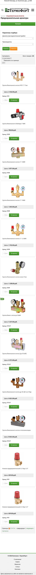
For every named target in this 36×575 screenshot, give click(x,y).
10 (6, 531)
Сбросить (13, 48)
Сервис (17, 562)
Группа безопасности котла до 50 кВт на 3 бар (16, 392)
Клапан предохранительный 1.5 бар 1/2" (15, 468)
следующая (29, 528)
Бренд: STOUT (6, 326)
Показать (6, 48)
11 (7, 531)
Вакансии (17, 564)
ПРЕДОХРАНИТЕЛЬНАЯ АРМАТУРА (15, 16)
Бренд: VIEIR (6, 134)
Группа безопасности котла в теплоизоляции (16, 430)
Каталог (3, 16)
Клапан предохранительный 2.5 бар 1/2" (15, 507)
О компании (17, 559)
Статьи (18, 567)
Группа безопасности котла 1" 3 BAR (13, 162)
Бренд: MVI (5, 96)
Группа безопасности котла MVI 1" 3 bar (15, 85)
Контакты (17, 569)
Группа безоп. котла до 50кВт (11, 315)
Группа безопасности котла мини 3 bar (14, 277)
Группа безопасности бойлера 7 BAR (13, 123)
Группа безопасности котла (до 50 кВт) (14, 353)
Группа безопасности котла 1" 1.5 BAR (14, 238)
